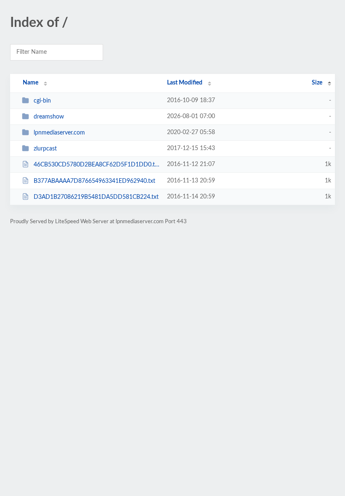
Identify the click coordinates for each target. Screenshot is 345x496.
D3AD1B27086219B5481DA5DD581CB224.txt (96, 197)
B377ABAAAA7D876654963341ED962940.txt (94, 181)
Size (317, 83)
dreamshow (49, 117)
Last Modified (184, 83)
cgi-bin (42, 101)
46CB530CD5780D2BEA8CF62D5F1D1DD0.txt (96, 165)
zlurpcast (45, 149)
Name (30, 83)
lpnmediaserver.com (59, 133)
